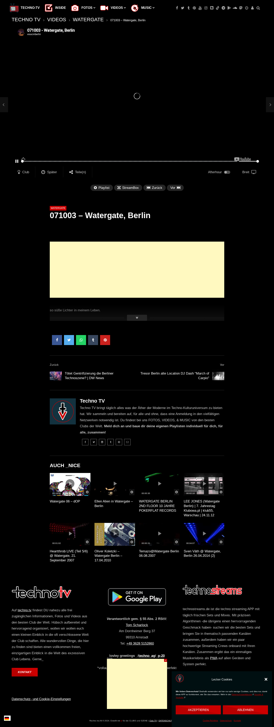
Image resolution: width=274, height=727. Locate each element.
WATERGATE (88, 19)
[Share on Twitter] (69, 340)
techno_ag (147, 656)
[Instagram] (206, 8)
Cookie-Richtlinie (210, 721)
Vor (222, 364)
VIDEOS (56, 19)
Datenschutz (226, 721)
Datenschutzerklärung (242, 695)
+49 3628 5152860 (140, 643)
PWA (213, 658)
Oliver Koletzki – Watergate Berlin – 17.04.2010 (108, 555)
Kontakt (237, 721)
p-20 (161, 656)
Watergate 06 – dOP (65, 501)
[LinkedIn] (102, 442)
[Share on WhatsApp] (81, 340)
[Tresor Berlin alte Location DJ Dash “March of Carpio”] (218, 376)
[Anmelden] (252, 8)
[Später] (247, 8)
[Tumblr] (188, 8)
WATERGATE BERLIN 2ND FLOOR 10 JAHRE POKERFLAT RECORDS (157, 505)
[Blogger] (212, 8)
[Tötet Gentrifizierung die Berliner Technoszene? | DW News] (4, 104)
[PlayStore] (229, 8)
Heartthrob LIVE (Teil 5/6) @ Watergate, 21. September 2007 (69, 555)
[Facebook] (177, 8)
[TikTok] (217, 8)
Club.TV (153, 721)
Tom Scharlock (137, 625)
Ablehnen (245, 710)
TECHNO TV (26, 19)
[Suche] (258, 8)
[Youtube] (200, 8)
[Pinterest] (194, 8)
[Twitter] (183, 8)
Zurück (54, 364)
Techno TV (92, 401)
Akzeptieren (198, 710)
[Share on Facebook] (57, 340)
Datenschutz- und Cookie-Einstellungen (41, 699)
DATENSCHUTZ (166, 721)
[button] (266, 679)
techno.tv (24, 610)
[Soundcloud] (235, 8)
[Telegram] (223, 8)
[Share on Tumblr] (93, 340)
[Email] (127, 442)
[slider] (129, 161)
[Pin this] (105, 340)
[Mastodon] (241, 8)
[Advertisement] (137, 270)
